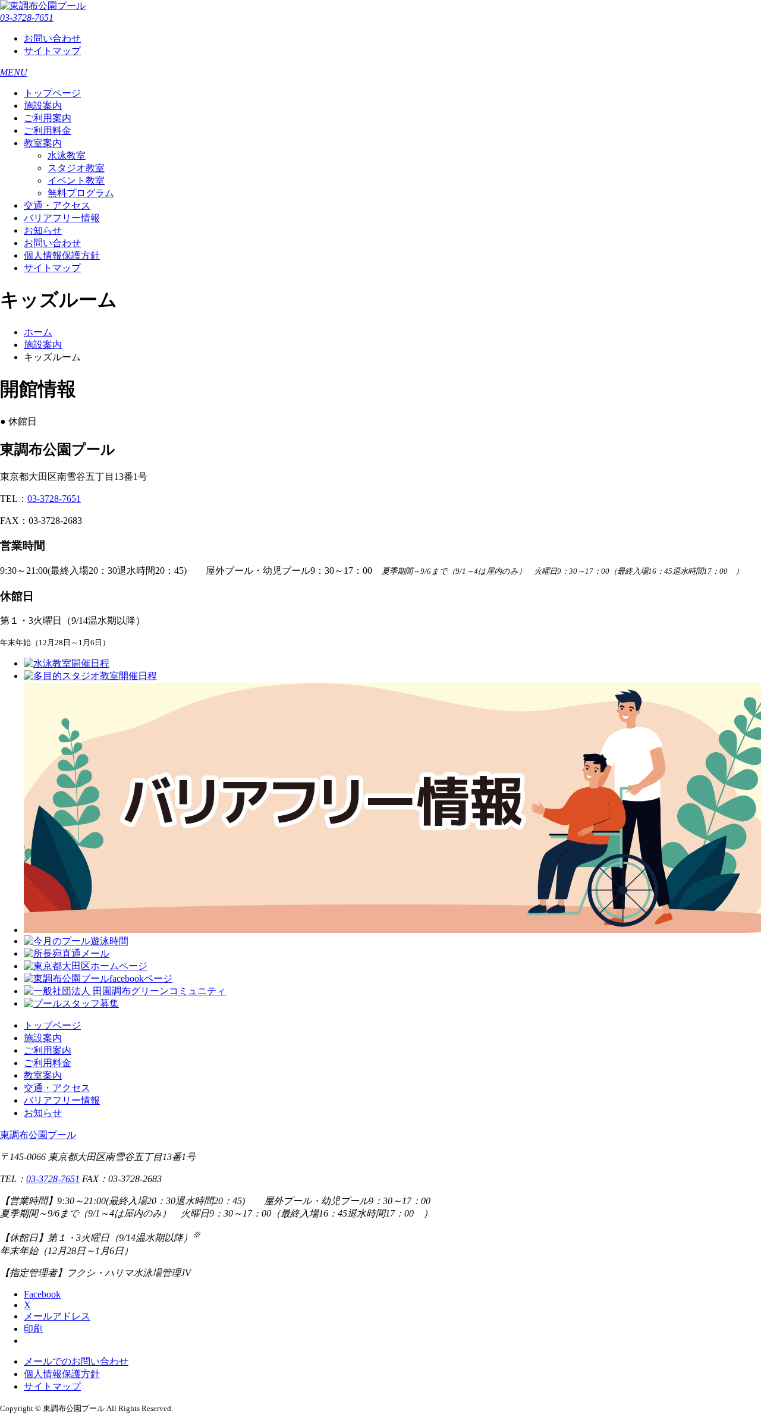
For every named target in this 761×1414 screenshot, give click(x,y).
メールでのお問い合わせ (76, 1361)
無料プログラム (81, 193)
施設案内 (43, 105)
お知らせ (43, 230)
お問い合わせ (52, 38)
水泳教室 (67, 155)
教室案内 (43, 143)
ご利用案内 (47, 118)
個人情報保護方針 (62, 255)
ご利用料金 (47, 130)
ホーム (38, 332)
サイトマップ (52, 51)
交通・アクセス (57, 205)
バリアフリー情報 (62, 218)
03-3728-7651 (27, 17)
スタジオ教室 (76, 168)
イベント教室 (76, 180)
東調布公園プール (38, 1135)
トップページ (52, 93)
